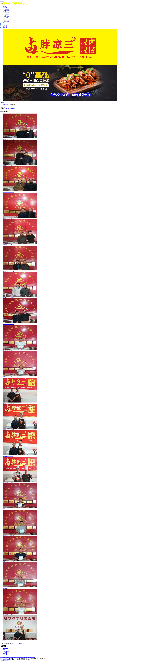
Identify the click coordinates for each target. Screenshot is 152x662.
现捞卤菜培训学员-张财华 (8, 535)
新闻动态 (7, 14)
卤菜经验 (5, 24)
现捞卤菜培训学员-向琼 (8, 508)
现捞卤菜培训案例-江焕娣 (8, 271)
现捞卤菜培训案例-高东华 (8, 244)
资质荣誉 (7, 10)
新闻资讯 (5, 11)
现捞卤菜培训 (6, 649)
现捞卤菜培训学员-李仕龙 (8, 561)
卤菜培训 (5, 654)
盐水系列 (7, 20)
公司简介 (7, 9)
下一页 (18, 643)
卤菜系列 (7, 16)
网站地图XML (6, 651)
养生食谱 (5, 26)
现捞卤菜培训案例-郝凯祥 (8, 324)
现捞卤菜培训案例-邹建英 (8, 192)
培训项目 (5, 15)
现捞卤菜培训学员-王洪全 (8, 376)
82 (1, 643)
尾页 (21, 643)
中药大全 (5, 22)
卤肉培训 (5, 652)
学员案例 (5, 25)
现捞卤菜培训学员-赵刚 (8, 456)
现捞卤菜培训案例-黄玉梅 (8, 139)
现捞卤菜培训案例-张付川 (8, 297)
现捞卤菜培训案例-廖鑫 (8, 165)
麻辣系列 (7, 21)
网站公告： (2, 102)
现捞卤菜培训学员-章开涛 (8, 588)
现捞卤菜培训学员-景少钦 (8, 482)
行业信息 (7, 12)
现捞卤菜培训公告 (6, 104)
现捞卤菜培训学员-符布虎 (8, 429)
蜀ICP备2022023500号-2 (5, 660)
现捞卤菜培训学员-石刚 (8, 614)
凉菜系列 (7, 19)
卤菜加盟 (5, 653)
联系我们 (5, 27)
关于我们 (5, 7)
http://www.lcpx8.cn (7, 659)
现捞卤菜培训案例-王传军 (8, 350)
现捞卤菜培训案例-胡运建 (8, 218)
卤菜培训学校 (6, 648)
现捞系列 (7, 17)
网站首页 (5, 6)
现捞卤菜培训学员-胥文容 (8, 403)
